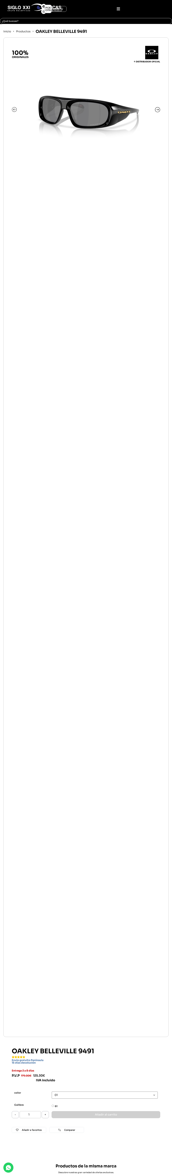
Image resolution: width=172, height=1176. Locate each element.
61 (56, 1106)
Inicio (7, 31)
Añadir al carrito (106, 1114)
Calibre (19, 1105)
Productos (23, 31)
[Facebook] (43, 6)
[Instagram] (43, 11)
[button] (118, 9)
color (17, 1093)
